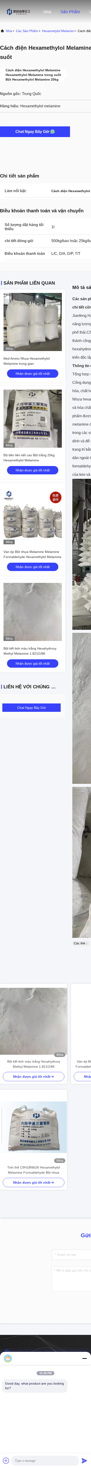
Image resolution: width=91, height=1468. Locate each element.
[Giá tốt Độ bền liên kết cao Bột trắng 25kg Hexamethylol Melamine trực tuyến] (33, 419)
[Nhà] (18, 11)
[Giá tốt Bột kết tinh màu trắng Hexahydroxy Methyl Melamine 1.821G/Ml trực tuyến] (33, 612)
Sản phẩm (70, 12)
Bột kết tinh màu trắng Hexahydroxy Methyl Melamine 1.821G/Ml (33, 1064)
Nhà (47, 12)
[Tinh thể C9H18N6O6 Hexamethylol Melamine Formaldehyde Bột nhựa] (33, 1127)
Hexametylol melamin (58, 31)
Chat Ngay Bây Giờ (32, 132)
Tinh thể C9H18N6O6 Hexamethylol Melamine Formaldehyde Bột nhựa (33, 1170)
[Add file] (6, 1460)
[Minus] (84, 1358)
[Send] (84, 1460)
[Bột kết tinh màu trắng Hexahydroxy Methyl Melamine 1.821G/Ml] (33, 1021)
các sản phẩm (27, 31)
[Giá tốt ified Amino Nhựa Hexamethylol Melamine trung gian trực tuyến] (33, 322)
